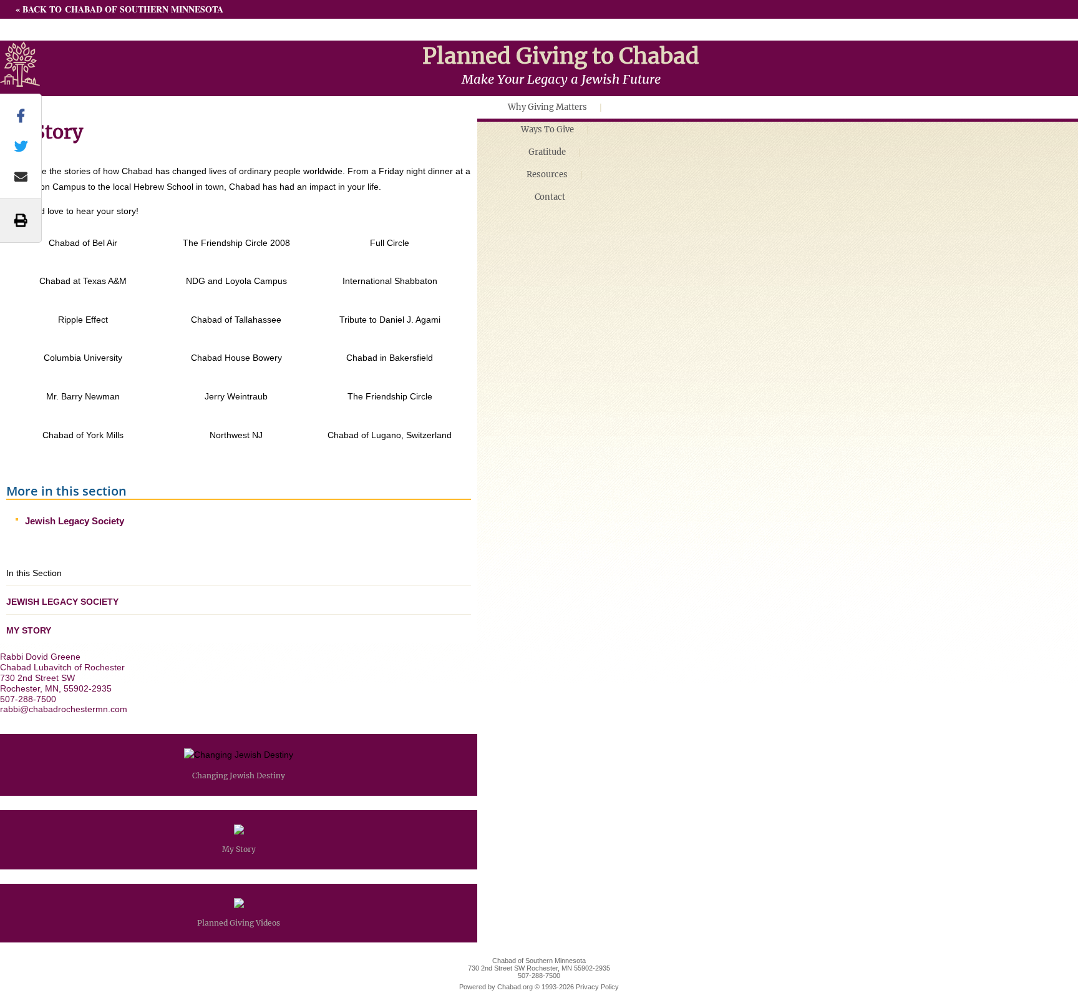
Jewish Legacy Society (74, 521)
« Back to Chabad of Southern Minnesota (119, 9)
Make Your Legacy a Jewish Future (561, 79)
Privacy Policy (597, 987)
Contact (550, 197)
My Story (28, 630)
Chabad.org (515, 987)
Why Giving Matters (547, 107)
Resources (547, 174)
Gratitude (547, 152)
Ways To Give (547, 129)
